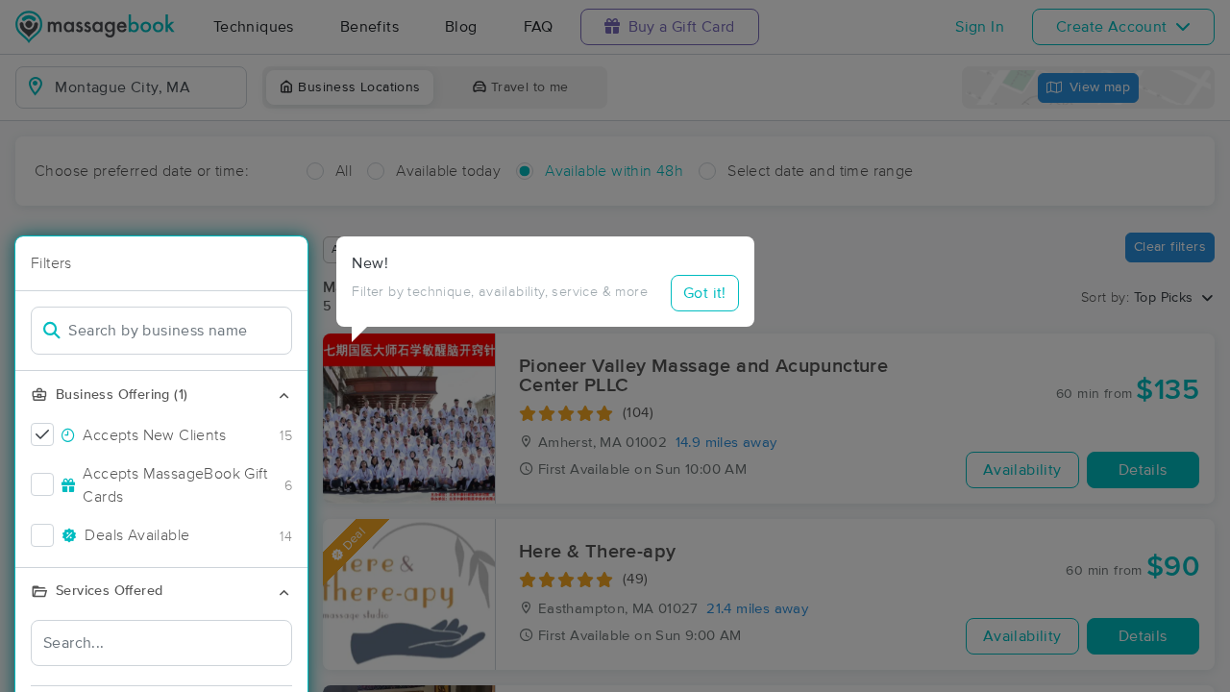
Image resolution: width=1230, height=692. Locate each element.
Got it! (704, 293)
